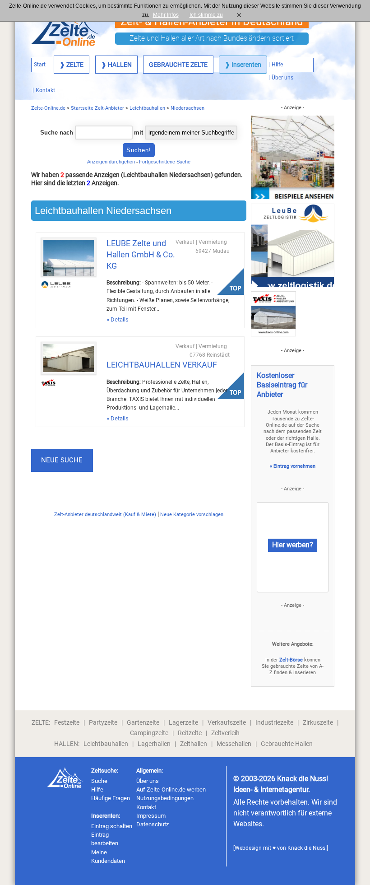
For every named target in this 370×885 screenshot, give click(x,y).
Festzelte (66, 722)
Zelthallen (193, 743)
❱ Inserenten (243, 64)
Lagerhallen (154, 743)
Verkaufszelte (227, 722)
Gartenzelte (143, 722)
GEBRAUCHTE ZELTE (178, 64)
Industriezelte (274, 722)
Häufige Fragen (110, 798)
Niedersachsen (187, 108)
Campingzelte (149, 732)
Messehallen (234, 743)
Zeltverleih (225, 732)
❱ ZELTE (71, 64)
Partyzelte (103, 722)
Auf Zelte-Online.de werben (171, 789)
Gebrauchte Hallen (287, 743)
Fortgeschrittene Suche (164, 161)
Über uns (147, 781)
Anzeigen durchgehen (111, 161)
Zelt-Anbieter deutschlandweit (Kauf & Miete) (105, 514)
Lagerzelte (183, 722)
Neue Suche (62, 460)
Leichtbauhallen (147, 108)
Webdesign (248, 848)
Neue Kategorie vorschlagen (191, 514)
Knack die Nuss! (307, 848)
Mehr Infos (166, 15)
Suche (99, 781)
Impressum (151, 815)
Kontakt (146, 807)
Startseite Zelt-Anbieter (97, 108)
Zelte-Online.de (48, 108)
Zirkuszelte (318, 722)
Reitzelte (190, 732)
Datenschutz (152, 824)
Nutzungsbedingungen (165, 798)
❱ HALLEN (116, 64)
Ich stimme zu (209, 15)
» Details (117, 319)
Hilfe (97, 789)
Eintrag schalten (111, 826)
